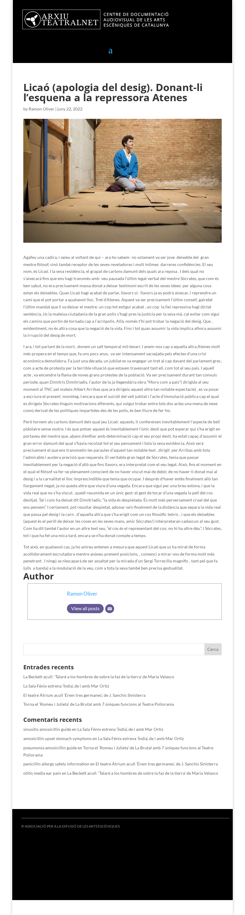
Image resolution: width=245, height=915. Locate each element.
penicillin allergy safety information (56, 763)
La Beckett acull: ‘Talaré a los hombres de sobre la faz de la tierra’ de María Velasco (98, 676)
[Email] (109, 608)
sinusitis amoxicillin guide (47, 729)
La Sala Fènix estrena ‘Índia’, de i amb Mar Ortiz (66, 685)
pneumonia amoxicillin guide (50, 747)
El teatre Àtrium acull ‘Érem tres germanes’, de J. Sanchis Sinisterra (84, 695)
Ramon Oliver (41, 108)
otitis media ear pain (42, 773)
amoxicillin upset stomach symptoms (57, 738)
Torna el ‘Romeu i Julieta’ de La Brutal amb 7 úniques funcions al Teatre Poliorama (98, 704)
